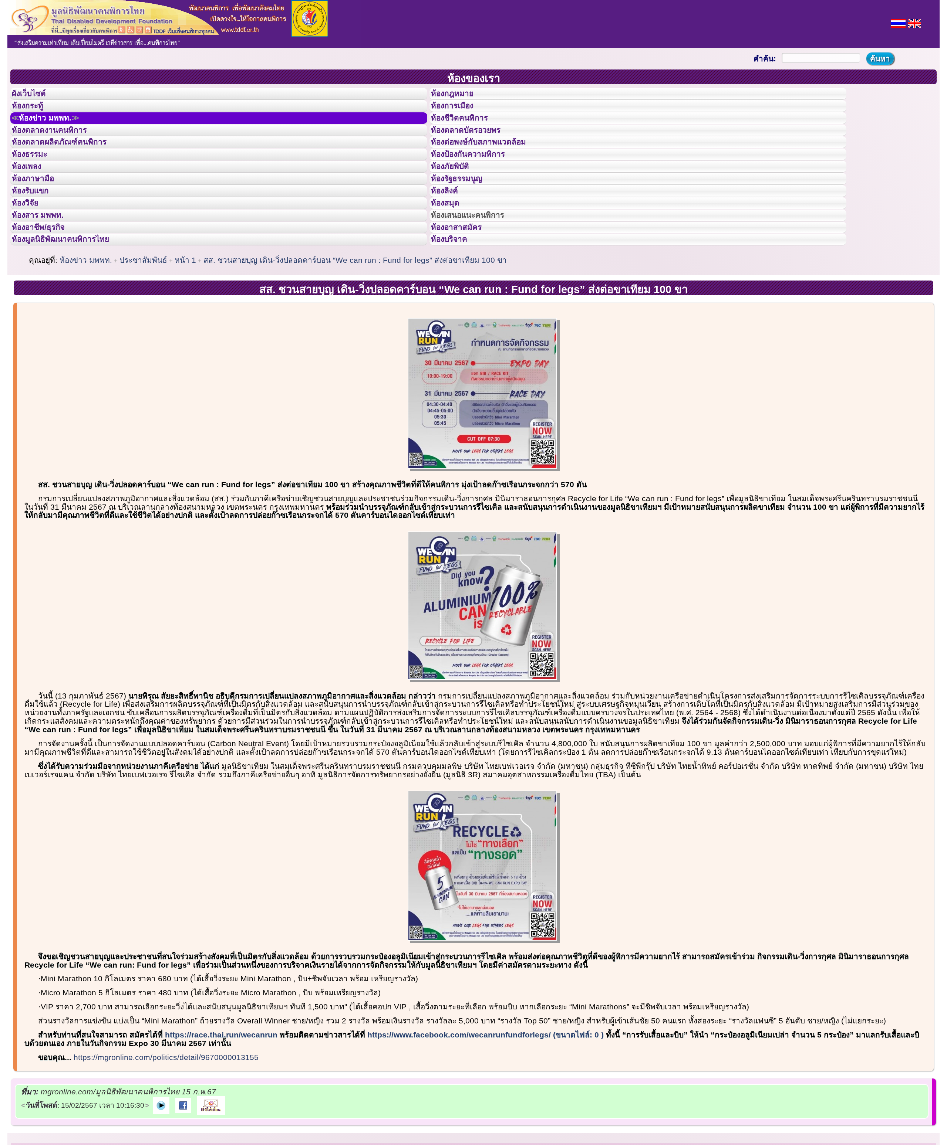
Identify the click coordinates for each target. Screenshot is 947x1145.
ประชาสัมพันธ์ (143, 317)
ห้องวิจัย (30, 245)
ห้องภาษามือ (39, 212)
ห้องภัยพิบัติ (455, 195)
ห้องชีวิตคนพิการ (467, 129)
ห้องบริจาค (455, 294)
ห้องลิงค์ (449, 228)
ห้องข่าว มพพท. (54, 129)
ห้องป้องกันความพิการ (477, 178)
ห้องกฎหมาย (458, 96)
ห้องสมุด (449, 245)
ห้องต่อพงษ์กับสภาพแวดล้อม (489, 162)
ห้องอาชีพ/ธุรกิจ (45, 278)
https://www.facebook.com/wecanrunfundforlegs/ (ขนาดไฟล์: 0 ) (485, 1092)
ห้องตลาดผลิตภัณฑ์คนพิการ (70, 162)
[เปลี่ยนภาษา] (898, 22)
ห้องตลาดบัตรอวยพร (474, 145)
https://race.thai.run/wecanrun (221, 1092)
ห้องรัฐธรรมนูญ (463, 212)
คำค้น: (765, 58)
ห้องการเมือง (458, 112)
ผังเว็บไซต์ (34, 96)
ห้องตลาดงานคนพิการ (58, 145)
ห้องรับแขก (36, 228)
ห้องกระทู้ (32, 112)
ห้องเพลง (31, 195)
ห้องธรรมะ (35, 178)
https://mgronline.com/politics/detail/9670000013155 (166, 1115)
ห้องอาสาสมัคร (463, 278)
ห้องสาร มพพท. (44, 261)
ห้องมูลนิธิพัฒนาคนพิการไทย (71, 294)
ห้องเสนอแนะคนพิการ (477, 261)
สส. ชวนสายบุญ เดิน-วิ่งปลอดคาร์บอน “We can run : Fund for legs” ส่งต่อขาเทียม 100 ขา (355, 317)
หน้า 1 (185, 317)
